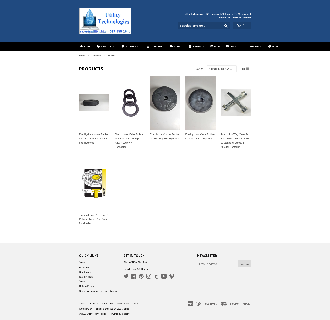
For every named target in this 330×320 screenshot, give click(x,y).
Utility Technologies (96, 313)
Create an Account (241, 17)
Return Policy (86, 286)
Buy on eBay (86, 276)
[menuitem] (84, 46)
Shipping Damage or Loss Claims (98, 291)
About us (84, 267)
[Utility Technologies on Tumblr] (156, 277)
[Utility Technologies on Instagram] (148, 277)
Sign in (223, 17)
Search (83, 262)
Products (96, 55)
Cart (245, 25)
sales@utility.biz (140, 269)
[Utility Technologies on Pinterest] (141, 277)
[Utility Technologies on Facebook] (133, 277)
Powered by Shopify (120, 313)
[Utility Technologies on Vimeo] (171, 277)
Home (82, 55)
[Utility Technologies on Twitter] (126, 277)
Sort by (200, 68)
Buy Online (85, 272)
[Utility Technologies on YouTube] (164, 277)
